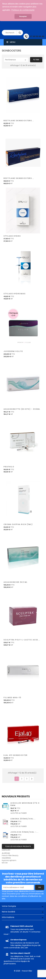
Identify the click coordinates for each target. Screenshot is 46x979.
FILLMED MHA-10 (12, 697)
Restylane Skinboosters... (19, 120)
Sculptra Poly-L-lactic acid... (22, 640)
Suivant (31, 778)
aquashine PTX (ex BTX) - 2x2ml (22, 409)
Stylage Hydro (12, 236)
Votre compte (9, 906)
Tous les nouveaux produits (18, 846)
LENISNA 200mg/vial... (23, 818)
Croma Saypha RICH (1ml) (18, 524)
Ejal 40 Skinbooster (15, 755)
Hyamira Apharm (9, 860)
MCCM (4, 862)
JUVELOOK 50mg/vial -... (24, 832)
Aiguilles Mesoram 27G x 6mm (25, 804)
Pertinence (16, 59)
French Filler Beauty (10, 855)
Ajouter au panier (23, 96)
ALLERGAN (6, 853)
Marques (6, 850)
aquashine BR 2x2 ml (15, 582)
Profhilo (9, 466)
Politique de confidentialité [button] (22, 10)
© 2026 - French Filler (23, 971)
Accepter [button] (23, 16)
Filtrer (36, 59)
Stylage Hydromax (15, 293)
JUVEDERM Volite (13, 351)
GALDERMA (6, 858)
